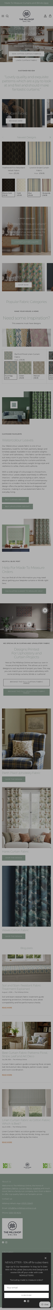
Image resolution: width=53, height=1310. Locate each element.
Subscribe (26, 1295)
